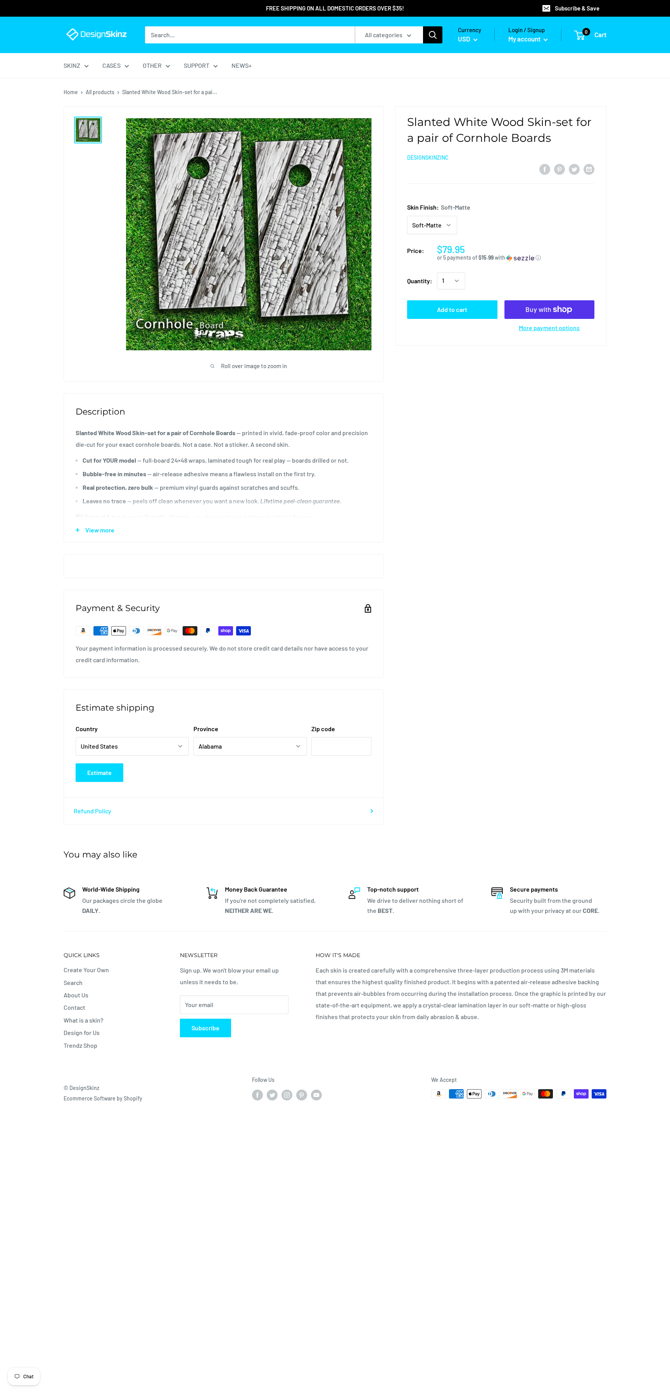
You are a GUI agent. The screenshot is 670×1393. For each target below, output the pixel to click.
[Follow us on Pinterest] (301, 1094)
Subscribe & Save (577, 8)
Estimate (99, 772)
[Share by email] (589, 169)
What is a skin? (84, 1020)
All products (100, 92)
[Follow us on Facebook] (257, 1094)
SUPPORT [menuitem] (196, 65)
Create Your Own (86, 969)
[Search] (432, 34)
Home (71, 92)
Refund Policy (92, 810)
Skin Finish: (438, 207)
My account (525, 39)
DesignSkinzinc (428, 157)
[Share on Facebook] (544, 169)
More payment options (549, 327)
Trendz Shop (80, 1045)
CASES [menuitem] (111, 65)
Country (87, 728)
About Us (76, 995)
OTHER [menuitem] (152, 65)
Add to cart (452, 309)
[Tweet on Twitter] (574, 169)
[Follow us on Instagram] (286, 1094)
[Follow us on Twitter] (272, 1094)
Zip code (323, 728)
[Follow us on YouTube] (316, 1094)
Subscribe (205, 1027)
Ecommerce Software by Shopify (103, 1098)
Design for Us (82, 1032)
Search (73, 982)
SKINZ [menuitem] (72, 65)
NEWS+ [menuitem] (241, 65)
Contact (74, 1007)
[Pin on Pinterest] (559, 169)
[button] (515, 258)
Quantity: (419, 280)
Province (205, 728)
